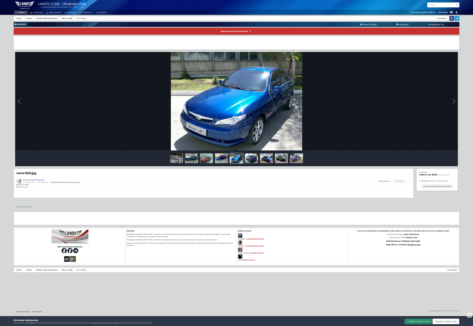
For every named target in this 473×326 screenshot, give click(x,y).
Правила (103, 12)
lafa (239, 246)
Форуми (21, 12)
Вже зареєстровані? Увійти (423, 12)
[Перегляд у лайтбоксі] (236, 101)
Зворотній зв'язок (23, 312)
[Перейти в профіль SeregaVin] (240, 235)
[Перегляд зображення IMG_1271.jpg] (176, 158)
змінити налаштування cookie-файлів (105, 323)
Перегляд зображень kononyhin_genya (65, 182)
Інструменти (447, 146)
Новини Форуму (340, 24)
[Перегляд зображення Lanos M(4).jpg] (236, 158)
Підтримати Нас (408, 24)
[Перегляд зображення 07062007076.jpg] (281, 158)
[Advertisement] (236, 42)
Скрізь (449, 5)
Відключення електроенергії (234, 31)
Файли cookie (37, 312)
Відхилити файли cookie (446, 321)
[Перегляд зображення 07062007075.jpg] (266, 158)
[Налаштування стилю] (451, 12)
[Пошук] (456, 4)
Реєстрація (443, 12)
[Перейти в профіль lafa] (240, 242)
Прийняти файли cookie (419, 321)
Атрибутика (38, 12)
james (240, 260)
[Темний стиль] (456, 12)
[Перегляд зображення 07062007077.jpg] (296, 158)
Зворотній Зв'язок (411, 234)
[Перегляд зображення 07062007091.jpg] (221, 158)
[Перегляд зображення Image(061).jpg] (191, 158)
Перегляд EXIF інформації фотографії (437, 186)
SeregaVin (241, 239)
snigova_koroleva (244, 253)
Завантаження (55, 12)
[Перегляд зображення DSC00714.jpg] (206, 158)
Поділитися (384, 181)
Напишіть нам (411, 237)
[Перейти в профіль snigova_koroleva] (240, 249)
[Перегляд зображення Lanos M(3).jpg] (251, 158)
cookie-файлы (30, 323)
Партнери (71, 12)
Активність (86, 12)
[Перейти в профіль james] (240, 256)
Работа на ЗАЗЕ (428, 174)
